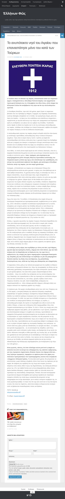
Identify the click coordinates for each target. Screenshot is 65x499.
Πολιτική (49, 27)
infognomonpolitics (13, 392)
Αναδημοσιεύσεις (14, 2)
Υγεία (13, 31)
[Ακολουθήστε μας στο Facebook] (30, 495)
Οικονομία (42, 27)
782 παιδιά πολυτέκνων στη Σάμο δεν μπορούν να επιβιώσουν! (14, 424)
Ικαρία (25, 404)
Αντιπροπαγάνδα (26, 2)
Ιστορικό (23, 6)
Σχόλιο (11, 440)
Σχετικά (23, 489)
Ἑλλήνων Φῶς (14, 13)
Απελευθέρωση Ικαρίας (18, 404)
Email (35, 450)
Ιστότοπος (11, 456)
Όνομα (11, 450)
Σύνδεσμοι (31, 489)
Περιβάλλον (6, 31)
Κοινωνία (23, 27)
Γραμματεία (6, 27)
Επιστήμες (57, 27)
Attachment (12, 462)
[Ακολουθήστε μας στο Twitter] (27, 495)
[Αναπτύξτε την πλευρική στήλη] (3, 35)
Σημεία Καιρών (18, 396)
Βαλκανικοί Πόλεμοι (27, 35)
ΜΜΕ (29, 27)
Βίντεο (19, 31)
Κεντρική (4, 2)
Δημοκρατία (15, 6)
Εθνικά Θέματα (6, 6)
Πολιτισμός (32, 6)
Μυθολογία (42, 6)
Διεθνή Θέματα (48, 2)
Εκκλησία (15, 27)
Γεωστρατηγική (37, 2)
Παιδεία (35, 27)
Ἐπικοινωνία (40, 489)
